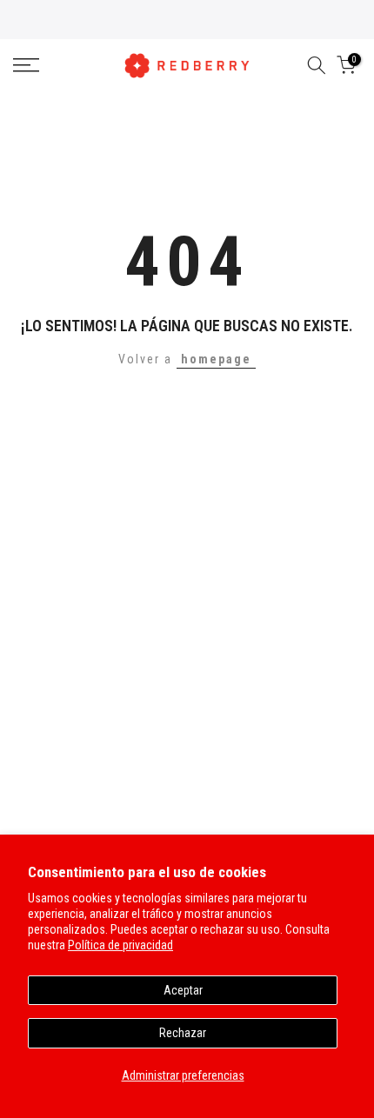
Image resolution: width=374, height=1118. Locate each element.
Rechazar (182, 1033)
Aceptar (183, 990)
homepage (216, 359)
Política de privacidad (120, 945)
